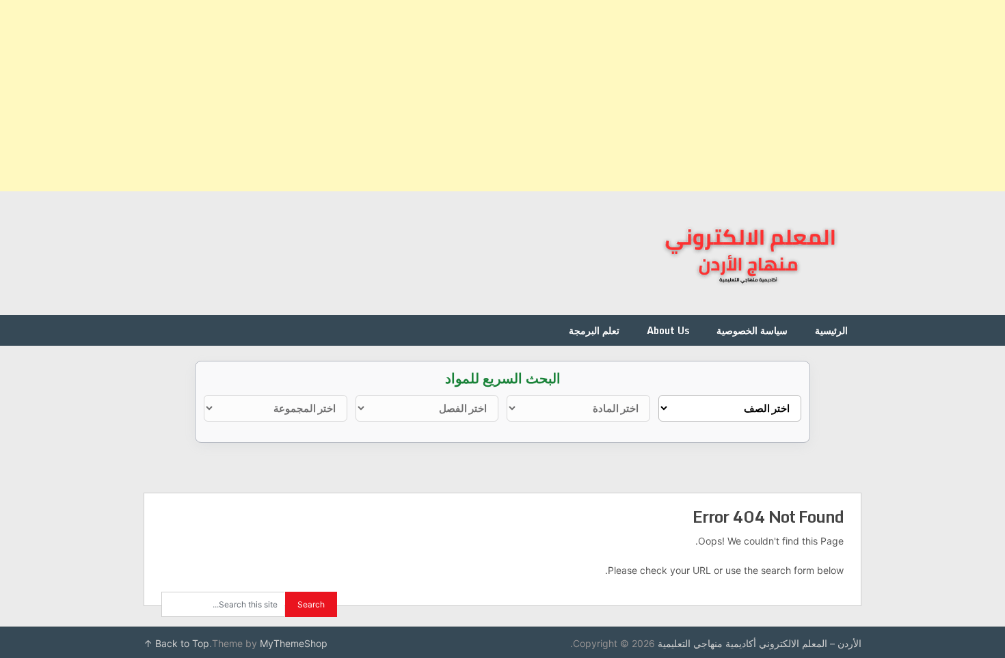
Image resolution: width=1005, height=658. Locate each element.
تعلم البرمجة (594, 330)
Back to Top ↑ (176, 643)
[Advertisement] (595, 95)
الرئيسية (831, 330)
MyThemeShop (293, 643)
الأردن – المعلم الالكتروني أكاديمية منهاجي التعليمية (759, 643)
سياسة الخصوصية (752, 330)
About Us (668, 330)
